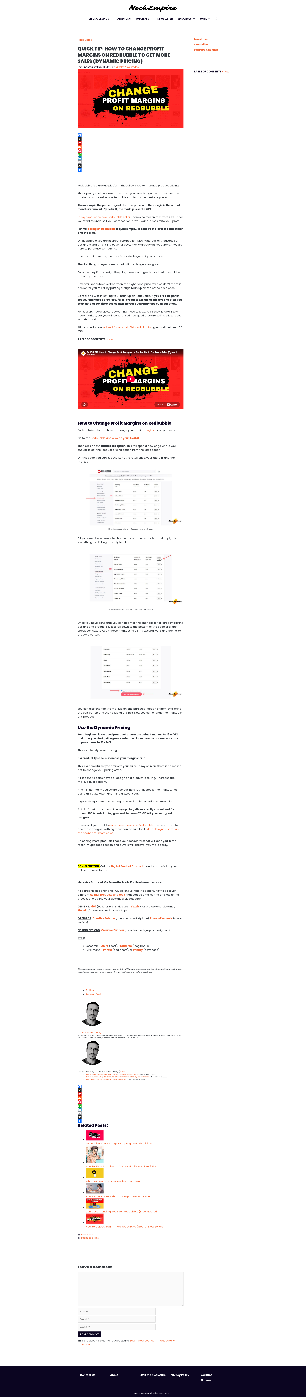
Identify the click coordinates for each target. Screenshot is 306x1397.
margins (148, 430)
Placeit (82, 910)
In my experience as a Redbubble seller (104, 217)
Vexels (135, 906)
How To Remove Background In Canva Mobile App (106, 1079)
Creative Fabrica (104, 918)
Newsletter (165, 18)
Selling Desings (99, 18)
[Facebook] (130, 135)
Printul (107, 950)
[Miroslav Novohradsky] (93, 1029)
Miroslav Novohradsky (89, 1032)
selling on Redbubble (101, 229)
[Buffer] (130, 166)
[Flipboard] (130, 143)
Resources (185, 18)
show (109, 339)
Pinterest (207, 1380)
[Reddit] (130, 147)
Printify (138, 950)
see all (123, 1071)
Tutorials (142, 18)
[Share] (130, 170)
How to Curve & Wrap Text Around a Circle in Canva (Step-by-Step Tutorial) (117, 1077)
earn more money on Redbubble (131, 825)
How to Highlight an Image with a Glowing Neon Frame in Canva (112, 1074)
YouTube (206, 1375)
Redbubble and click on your (115, 438)
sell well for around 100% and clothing (128, 327)
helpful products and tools (108, 895)
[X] (130, 139)
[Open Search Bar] (216, 18)
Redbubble (85, 40)
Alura (104, 946)
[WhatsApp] (130, 154)
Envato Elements (161, 918)
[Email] (130, 162)
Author (90, 990)
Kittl (93, 906)
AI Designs (124, 18)
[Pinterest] (130, 151)
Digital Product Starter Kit (128, 866)
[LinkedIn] (130, 158)
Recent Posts (94, 994)
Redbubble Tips (90, 1238)
